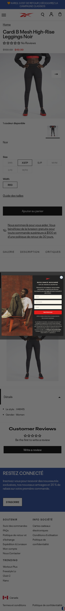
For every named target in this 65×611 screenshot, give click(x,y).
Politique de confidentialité (53, 329)
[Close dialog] (61, 277)
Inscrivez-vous (48, 312)
